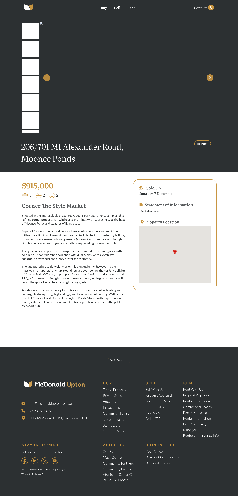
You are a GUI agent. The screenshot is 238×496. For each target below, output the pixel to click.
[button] (200, 7)
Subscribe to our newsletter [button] (42, 452)
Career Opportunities (163, 457)
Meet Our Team (114, 457)
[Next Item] (210, 77)
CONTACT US (161, 444)
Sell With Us (154, 389)
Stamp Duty (111, 425)
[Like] (211, 7)
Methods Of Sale (157, 401)
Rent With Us (193, 389)
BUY (107, 383)
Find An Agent (156, 413)
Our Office (155, 451)
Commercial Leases (197, 407)
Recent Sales (154, 407)
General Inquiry (158, 463)
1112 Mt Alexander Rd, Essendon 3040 (57, 418)
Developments (114, 419)
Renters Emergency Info (201, 435)
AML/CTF (152, 419)
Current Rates (113, 431)
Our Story (110, 451)
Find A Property (114, 389)
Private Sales (112, 395)
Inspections (111, 407)
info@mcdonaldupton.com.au (50, 403)
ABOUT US (114, 444)
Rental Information (197, 418)
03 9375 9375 (40, 411)
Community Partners (118, 463)
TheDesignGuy (38, 474)
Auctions (109, 401)
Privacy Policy (63, 469)
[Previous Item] (46, 77)
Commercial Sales (116, 413)
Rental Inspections (196, 401)
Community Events (117, 469)
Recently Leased (195, 412)
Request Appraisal (158, 395)
